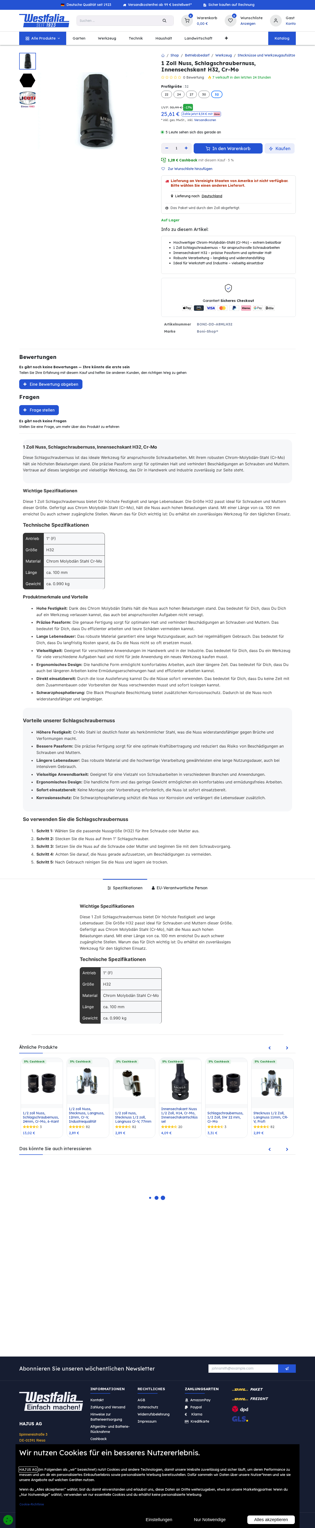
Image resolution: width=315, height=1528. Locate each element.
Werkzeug (223, 55)
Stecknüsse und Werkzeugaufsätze (266, 55)
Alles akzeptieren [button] (271, 1519)
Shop (175, 55)
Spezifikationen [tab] (127, 887)
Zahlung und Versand (107, 1407)
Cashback (98, 1439)
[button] (201, 114)
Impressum (147, 1421)
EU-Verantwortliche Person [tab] (181, 887)
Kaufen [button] (282, 148)
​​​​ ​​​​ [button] (287, 1368)
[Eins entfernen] (166, 148)
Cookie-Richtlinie (31, 1504)
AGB (141, 1400)
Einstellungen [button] (159, 1519)
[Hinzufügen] (186, 148)
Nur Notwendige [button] (210, 1519)
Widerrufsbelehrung (154, 1414)
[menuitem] (42, 38)
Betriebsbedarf (197, 55)
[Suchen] (164, 21)
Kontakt (97, 1400)
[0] (187, 20)
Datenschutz (148, 1407)
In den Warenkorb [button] (231, 148)
